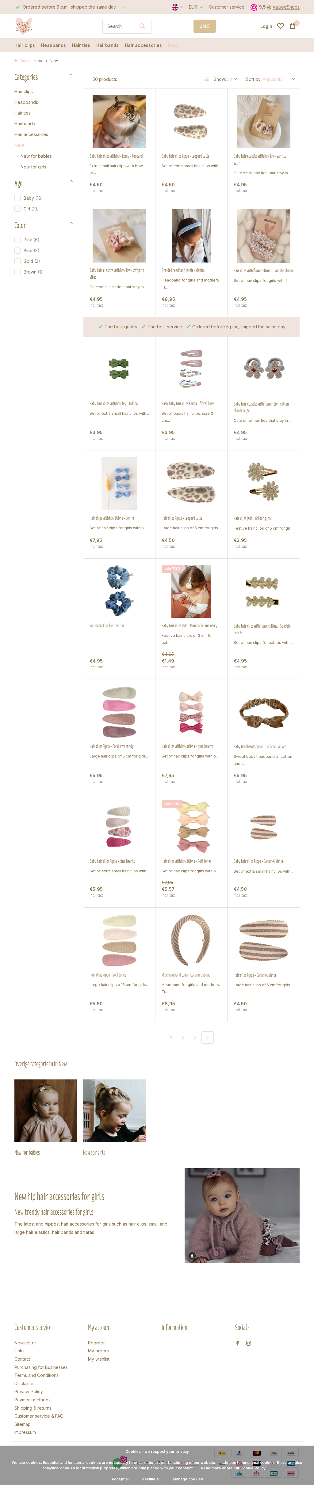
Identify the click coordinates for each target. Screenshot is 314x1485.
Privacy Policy (28, 1391)
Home (38, 61)
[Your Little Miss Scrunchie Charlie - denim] (119, 591)
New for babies (36, 156)
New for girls (33, 166)
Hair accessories (143, 45)
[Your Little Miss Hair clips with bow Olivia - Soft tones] (191, 826)
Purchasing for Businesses (41, 1367)
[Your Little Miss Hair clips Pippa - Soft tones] (119, 940)
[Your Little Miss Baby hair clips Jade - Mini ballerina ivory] (191, 591)
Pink (32, 239)
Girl (31, 208)
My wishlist (98, 1359)
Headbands (53, 45)
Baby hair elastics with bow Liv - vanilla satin (260, 159)
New (173, 45)
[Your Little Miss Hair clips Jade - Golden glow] (263, 483)
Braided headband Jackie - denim (183, 270)
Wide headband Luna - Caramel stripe (186, 975)
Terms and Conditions (36, 1375)
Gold (32, 261)
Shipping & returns (33, 1408)
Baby (33, 198)
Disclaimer (24, 1383)
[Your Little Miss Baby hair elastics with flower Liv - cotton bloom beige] (263, 369)
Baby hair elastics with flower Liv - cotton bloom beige (261, 407)
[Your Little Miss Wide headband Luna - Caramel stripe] (191, 940)
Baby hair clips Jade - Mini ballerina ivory (189, 625)
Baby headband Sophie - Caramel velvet (260, 746)
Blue (32, 250)
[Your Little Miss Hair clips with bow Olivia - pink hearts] (191, 712)
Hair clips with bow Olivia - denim (112, 518)
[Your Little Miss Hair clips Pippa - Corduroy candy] (119, 712)
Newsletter (25, 1342)
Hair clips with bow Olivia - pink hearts (187, 746)
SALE (205, 26)
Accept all (120, 1479)
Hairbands (107, 45)
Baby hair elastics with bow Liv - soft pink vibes (117, 274)
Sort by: (254, 79)
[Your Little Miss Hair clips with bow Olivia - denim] (119, 483)
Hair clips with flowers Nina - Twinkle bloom (263, 270)
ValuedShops (286, 6)
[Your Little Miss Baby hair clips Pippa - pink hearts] (119, 826)
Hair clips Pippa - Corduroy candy (112, 746)
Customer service (226, 6)
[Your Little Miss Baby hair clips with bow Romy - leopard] (119, 121)
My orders (98, 1350)
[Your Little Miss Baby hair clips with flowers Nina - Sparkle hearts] (263, 591)
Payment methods (32, 1399)
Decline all (151, 1479)
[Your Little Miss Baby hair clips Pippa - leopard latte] (191, 121)
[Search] (142, 26)
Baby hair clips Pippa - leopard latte (185, 156)
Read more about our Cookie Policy (233, 1468)
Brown (33, 271)
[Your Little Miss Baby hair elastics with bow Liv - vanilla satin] (263, 121)
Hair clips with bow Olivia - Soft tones (186, 861)
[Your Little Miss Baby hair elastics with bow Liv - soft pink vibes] (119, 236)
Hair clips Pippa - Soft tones (108, 975)
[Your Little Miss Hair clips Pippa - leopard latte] (191, 483)
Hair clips (24, 45)
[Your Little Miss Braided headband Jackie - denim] (191, 236)
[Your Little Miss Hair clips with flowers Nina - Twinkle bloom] (263, 236)
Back (24, 61)
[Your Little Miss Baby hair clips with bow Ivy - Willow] (119, 369)
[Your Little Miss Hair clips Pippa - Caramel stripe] (263, 940)
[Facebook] (237, 1343)
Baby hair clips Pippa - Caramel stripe (259, 861)
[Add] (138, 191)
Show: (220, 79)
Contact (22, 1359)
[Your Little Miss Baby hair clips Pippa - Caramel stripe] (263, 826)
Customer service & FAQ (38, 1416)
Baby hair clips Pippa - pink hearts (112, 861)
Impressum (25, 1432)
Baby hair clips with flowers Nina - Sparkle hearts (262, 629)
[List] (206, 79)
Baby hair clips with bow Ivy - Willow (114, 403)
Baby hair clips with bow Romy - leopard (116, 156)
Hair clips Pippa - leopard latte (182, 518)
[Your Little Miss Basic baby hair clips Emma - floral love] (191, 369)
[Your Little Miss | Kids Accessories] (37, 26)
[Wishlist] (280, 26)
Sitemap (22, 1424)
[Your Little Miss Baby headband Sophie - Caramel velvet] (263, 712)
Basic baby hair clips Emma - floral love (188, 403)
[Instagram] (248, 1343)
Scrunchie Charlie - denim (107, 625)
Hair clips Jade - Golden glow (252, 518)
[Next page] (207, 1037)
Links (19, 1350)
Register (96, 1342)
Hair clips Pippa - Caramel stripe (255, 975)
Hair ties (81, 45)
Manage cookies (188, 1479)
